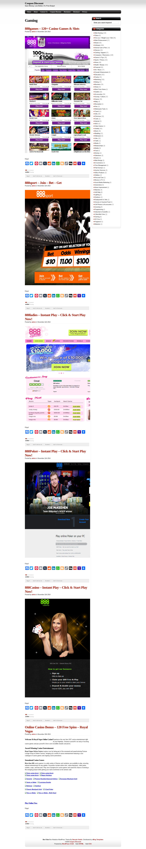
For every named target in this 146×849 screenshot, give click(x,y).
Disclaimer (67, 12)
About (36, 12)
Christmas (98, 116)
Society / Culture (100, 96)
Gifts (96, 114)
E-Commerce (99, 163)
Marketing (98, 79)
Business (97, 84)
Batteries (97, 224)
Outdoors (97, 197)
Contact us (43, 12)
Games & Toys (99, 57)
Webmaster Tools (100, 109)
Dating (97, 82)
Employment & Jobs (101, 199)
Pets (96, 106)
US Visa (97, 219)
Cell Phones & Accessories (103, 204)
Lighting (97, 194)
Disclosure (76, 12)
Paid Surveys (99, 168)
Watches (97, 190)
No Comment (30, 170)
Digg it (28, 176)
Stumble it (47, 176)
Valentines (98, 155)
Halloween (98, 136)
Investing (97, 207)
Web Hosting (99, 33)
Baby (96, 101)
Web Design (98, 160)
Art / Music (98, 70)
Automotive (98, 185)
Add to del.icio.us (37, 176)
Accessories (98, 94)
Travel (97, 111)
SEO (96, 123)
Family (97, 77)
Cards (96, 119)
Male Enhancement (101, 40)
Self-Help (97, 192)
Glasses (97, 50)
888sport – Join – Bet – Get (43, 183)
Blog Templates (98, 839)
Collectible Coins (100, 214)
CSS (90, 844)
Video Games (99, 126)
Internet (97, 121)
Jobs (96, 138)
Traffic (97, 141)
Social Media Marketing (102, 182)
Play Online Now (31, 803)
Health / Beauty (99, 65)
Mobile (97, 148)
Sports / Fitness (100, 60)
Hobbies (97, 175)
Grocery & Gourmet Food (102, 202)
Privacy (84, 12)
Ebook (97, 43)
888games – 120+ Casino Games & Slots (52, 28)
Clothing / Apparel (100, 52)
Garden (97, 92)
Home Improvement (101, 187)
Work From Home (100, 89)
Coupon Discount (34, 3)
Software (97, 45)
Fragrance (98, 221)
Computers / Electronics (102, 55)
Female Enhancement (101, 72)
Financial (97, 67)
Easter (97, 158)
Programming (99, 209)
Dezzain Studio (77, 839)
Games (97, 99)
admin (34, 31)
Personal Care (99, 177)
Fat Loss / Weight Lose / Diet (104, 38)
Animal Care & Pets (101, 47)
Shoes (97, 87)
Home (29, 12)
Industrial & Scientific (101, 212)
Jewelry (97, 128)
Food (96, 150)
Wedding (97, 133)
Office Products (99, 172)
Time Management (100, 165)
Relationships (99, 145)
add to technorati (57, 176)
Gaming (32, 172)
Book (96, 131)
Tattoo (97, 35)
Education (98, 74)
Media (96, 143)
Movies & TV (99, 180)
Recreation (98, 104)
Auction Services (100, 170)
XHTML (81, 844)
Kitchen (97, 153)
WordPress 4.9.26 (68, 844)
